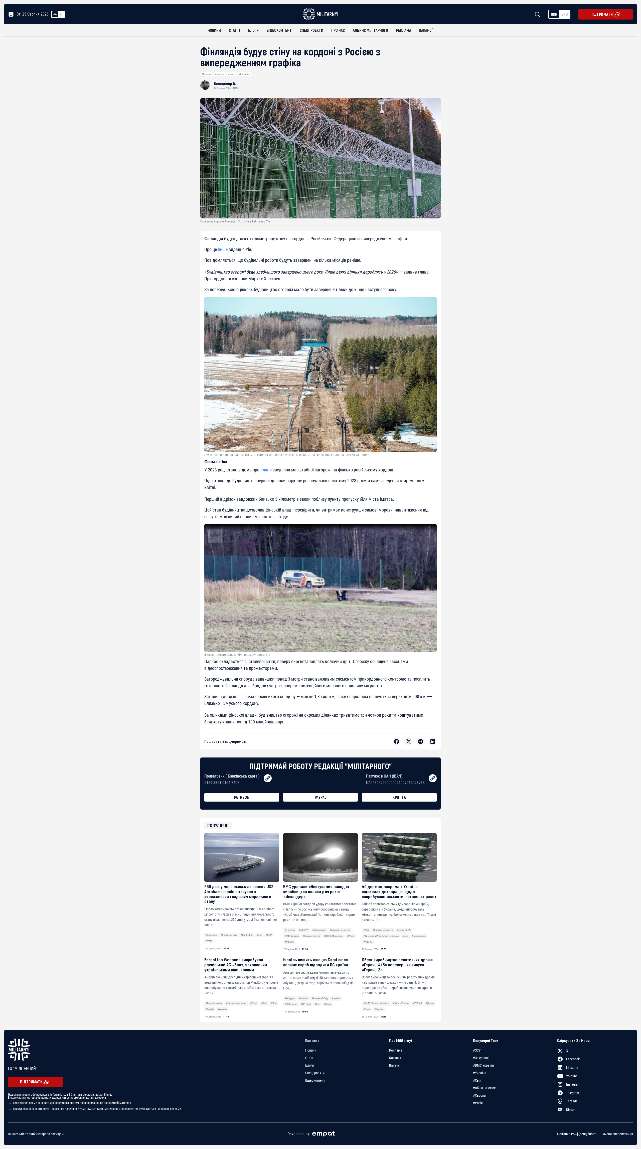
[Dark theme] (61, 14)
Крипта (399, 797)
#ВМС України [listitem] (483, 1065)
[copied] (268, 778)
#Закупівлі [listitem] (481, 1058)
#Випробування (214, 1003)
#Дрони (430, 1003)
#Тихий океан (419, 936)
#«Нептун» (289, 930)
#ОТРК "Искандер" (333, 936)
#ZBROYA (303, 930)
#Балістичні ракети (340, 930)
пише (223, 249)
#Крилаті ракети (311, 936)
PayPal (321, 797)
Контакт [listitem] (395, 1058)
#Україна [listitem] (479, 1073)
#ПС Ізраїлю (290, 1004)
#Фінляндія (244, 74)
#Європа (206, 74)
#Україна (289, 941)
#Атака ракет (319, 930)
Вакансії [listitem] (395, 1065)
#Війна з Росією (401, 1003)
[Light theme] (55, 14)
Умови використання (617, 1133)
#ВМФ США (247, 935)
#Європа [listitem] (479, 1095)
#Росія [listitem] (478, 1103)
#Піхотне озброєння (236, 1003)
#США (269, 935)
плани (266, 469)
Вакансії (426, 30)
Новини (214, 30)
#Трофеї (210, 1009)
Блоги (253, 30)
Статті (234, 30)
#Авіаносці (211, 935)
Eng (564, 14)
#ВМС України (291, 936)
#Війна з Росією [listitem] (485, 1088)
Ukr (554, 14)
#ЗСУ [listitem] (477, 1050)
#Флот (209, 940)
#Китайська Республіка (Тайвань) (381, 936)
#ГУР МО (417, 1003)
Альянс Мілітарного (370, 30)
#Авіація (303, 998)
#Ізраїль (336, 998)
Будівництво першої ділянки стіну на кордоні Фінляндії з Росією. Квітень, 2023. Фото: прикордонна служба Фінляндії (286, 455)
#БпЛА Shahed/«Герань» (376, 1003)
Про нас (338, 30)
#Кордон (219, 74)
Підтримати (601, 14)
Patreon (242, 797)
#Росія (231, 74)
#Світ (259, 935)
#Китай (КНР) (404, 930)
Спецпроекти (311, 30)
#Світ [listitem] (477, 1080)
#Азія (366, 930)
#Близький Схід (229, 935)
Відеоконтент (279, 30)
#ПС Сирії (306, 1004)
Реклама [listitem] (395, 1050)
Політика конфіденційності (576, 1133)
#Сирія (327, 1004)
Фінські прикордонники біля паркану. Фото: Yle (237, 655)
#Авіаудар (289, 998)
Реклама (403, 30)
